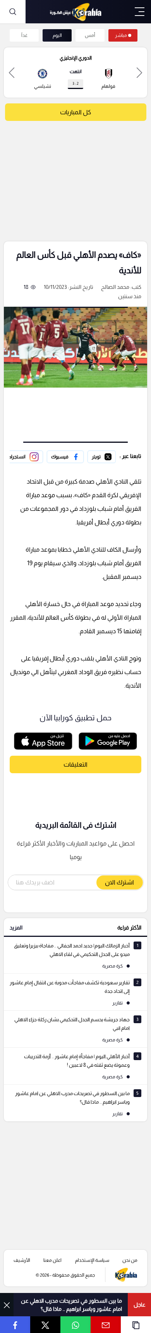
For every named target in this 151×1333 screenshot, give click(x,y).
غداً (24, 35)
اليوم (57, 35)
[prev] (139, 72)
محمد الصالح (115, 287)
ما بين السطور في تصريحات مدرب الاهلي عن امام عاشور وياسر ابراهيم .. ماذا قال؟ (71, 1305)
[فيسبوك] (65, 457)
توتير (110, 455)
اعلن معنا (52, 1260)
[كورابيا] (75, 11)
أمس (90, 35)
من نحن (129, 1260)
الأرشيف (22, 1260)
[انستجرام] (24, 457)
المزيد (16, 927)
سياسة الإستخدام (92, 1260)
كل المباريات (75, 112)
